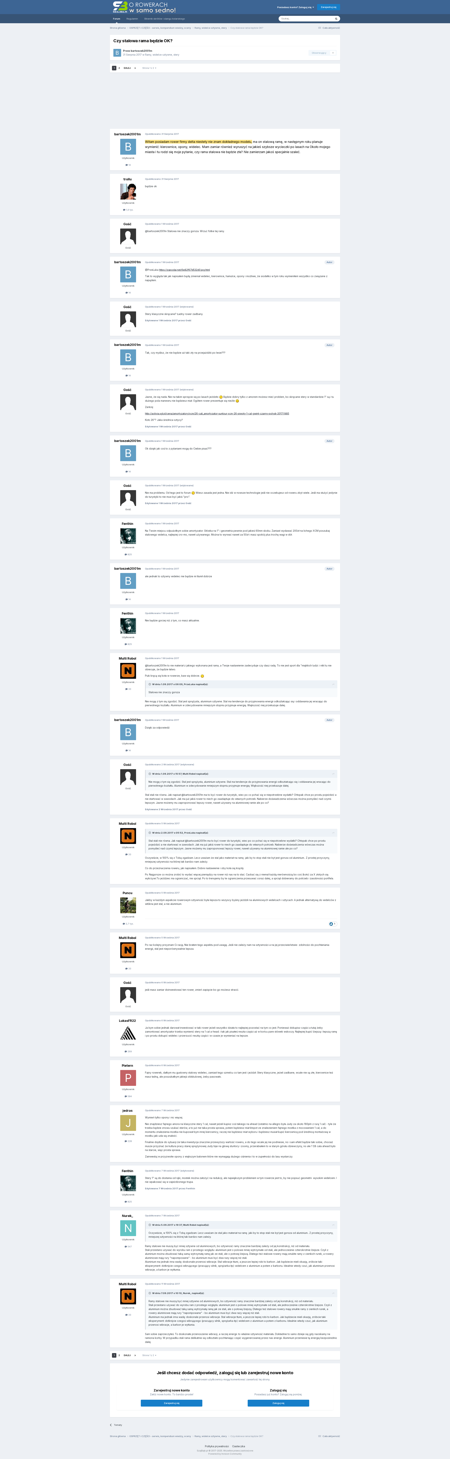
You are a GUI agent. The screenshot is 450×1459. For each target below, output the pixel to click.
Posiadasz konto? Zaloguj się (295, 7)
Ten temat (322, 18)
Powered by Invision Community (225, 1453)
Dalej (127, 68)
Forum (116, 18)
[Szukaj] (336, 18)
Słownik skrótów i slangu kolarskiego (164, 18)
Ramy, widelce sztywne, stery (162, 54)
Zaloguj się (278, 1403)
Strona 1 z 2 (148, 68)
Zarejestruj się (328, 7)
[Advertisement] (225, 100)
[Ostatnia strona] (135, 68)
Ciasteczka (238, 1446)
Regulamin (132, 18)
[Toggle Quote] (150, 684)
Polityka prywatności (217, 1446)
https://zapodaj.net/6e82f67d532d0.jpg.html (184, 269)
